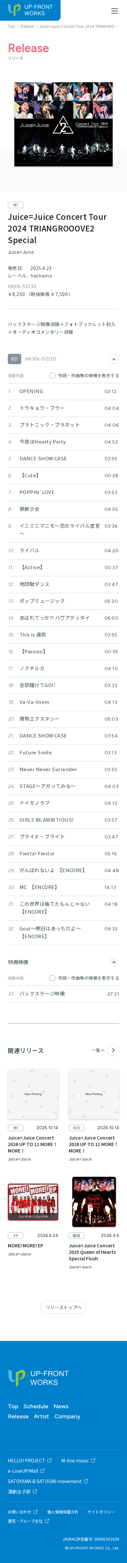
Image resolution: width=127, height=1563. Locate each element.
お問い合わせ (19, 1511)
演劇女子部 (19, 1491)
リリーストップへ (64, 1307)
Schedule (35, 1406)
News (60, 1406)
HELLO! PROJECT (26, 1460)
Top (13, 1406)
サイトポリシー (101, 1511)
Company (67, 1416)
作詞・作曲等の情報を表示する (88, 375)
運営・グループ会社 (25, 1521)
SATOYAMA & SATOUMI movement (45, 1481)
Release (18, 1416)
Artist (41, 1416)
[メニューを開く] (114, 11)
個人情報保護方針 (62, 1511)
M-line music (75, 1460)
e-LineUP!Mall (23, 1470)
